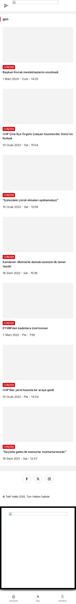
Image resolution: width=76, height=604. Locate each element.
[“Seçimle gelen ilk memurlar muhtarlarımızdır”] (38, 435)
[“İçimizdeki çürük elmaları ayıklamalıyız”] (38, 183)
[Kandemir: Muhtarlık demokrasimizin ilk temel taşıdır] (38, 247)
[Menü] (6, 5)
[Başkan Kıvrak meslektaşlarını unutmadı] (38, 55)
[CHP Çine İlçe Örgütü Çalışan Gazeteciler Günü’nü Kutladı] (38, 119)
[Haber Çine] (36, 5)
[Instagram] (49, 479)
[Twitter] (38, 479)
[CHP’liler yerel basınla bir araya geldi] (38, 373)
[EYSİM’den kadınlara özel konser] (38, 311)
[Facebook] (26, 479)
